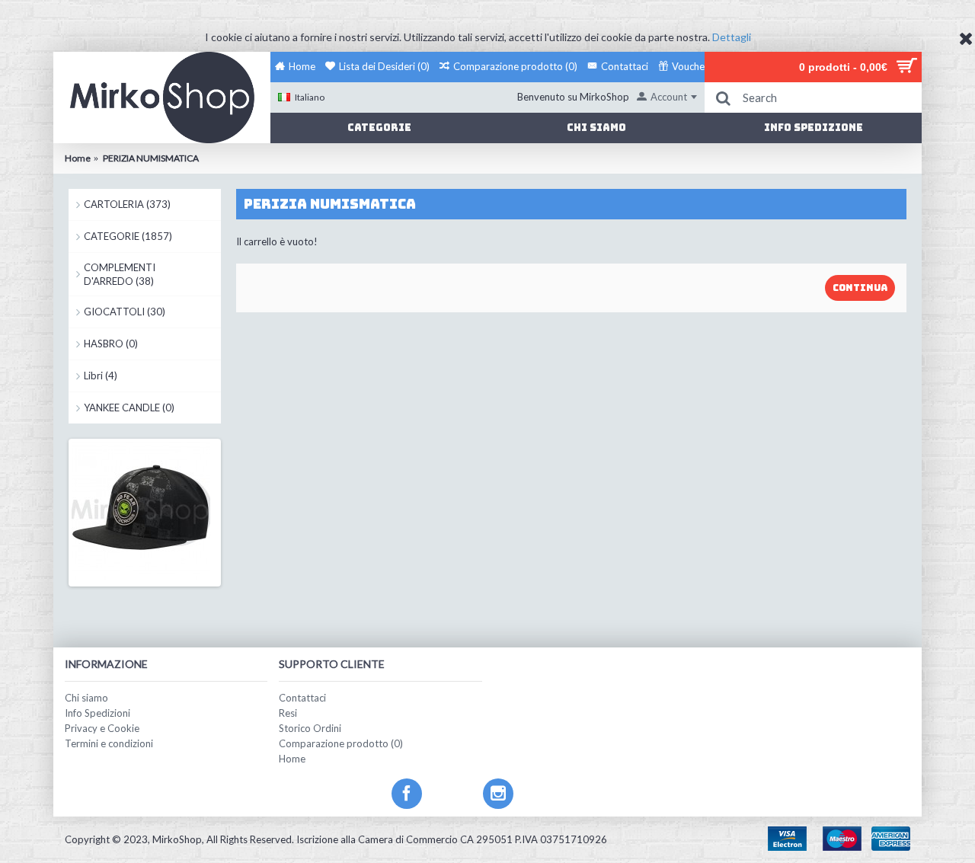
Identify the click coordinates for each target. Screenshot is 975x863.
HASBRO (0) (111, 343)
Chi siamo (86, 698)
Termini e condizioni (109, 743)
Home (292, 759)
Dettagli (731, 36)
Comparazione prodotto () (341, 743)
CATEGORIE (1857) (128, 236)
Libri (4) (100, 375)
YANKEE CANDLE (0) (129, 407)
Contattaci (302, 698)
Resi (288, 713)
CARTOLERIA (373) (127, 204)
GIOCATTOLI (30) (124, 311)
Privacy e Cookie (102, 728)
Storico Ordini (310, 728)
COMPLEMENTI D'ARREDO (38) (119, 274)
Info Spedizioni (97, 713)
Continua (860, 288)
